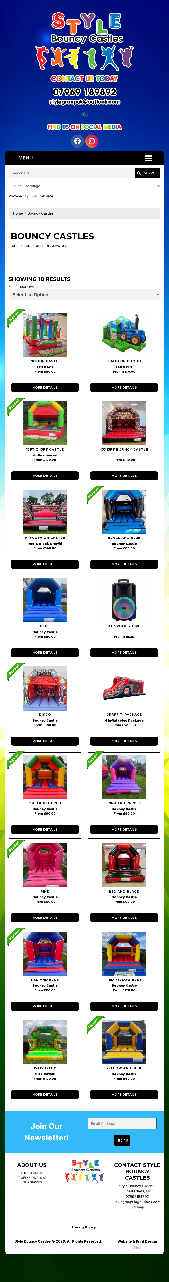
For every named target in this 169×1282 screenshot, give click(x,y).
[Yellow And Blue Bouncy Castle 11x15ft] (124, 1042)
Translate (45, 196)
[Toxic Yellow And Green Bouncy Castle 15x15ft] (45, 1042)
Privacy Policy (83, 1227)
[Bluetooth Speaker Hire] (124, 600)
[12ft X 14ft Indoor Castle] (45, 335)
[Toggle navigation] (148, 158)
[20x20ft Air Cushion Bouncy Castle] (45, 512)
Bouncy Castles (40, 213)
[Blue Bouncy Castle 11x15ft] (45, 600)
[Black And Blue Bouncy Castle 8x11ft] (124, 512)
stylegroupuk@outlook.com (137, 1202)
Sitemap (137, 1207)
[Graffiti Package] (124, 688)
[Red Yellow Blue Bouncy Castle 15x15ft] (124, 954)
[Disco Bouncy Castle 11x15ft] (45, 688)
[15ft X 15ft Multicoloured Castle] (45, 423)
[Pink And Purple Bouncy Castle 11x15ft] (124, 777)
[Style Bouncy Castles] (84, 41)
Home (18, 213)
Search (150, 173)
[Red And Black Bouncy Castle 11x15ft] (124, 865)
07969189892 (137, 1196)
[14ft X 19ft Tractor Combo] (124, 335)
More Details (45, 387)
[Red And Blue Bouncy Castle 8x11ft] (45, 954)
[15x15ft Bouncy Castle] (124, 423)
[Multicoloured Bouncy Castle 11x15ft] (45, 777)
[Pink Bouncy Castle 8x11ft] (45, 865)
